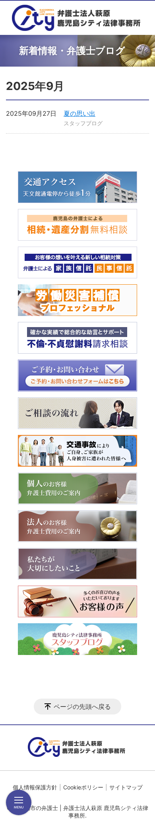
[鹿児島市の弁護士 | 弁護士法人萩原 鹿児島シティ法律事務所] (77, 18)
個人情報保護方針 (35, 787)
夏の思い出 (79, 113)
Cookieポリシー (83, 787)
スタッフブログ (83, 123)
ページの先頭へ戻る (82, 706)
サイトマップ (126, 787)
